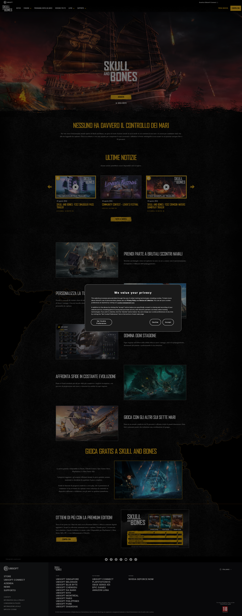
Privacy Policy (131, 300)
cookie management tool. (126, 303)
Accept (168, 322)
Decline (155, 322)
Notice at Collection (146, 300)
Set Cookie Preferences (101, 322)
